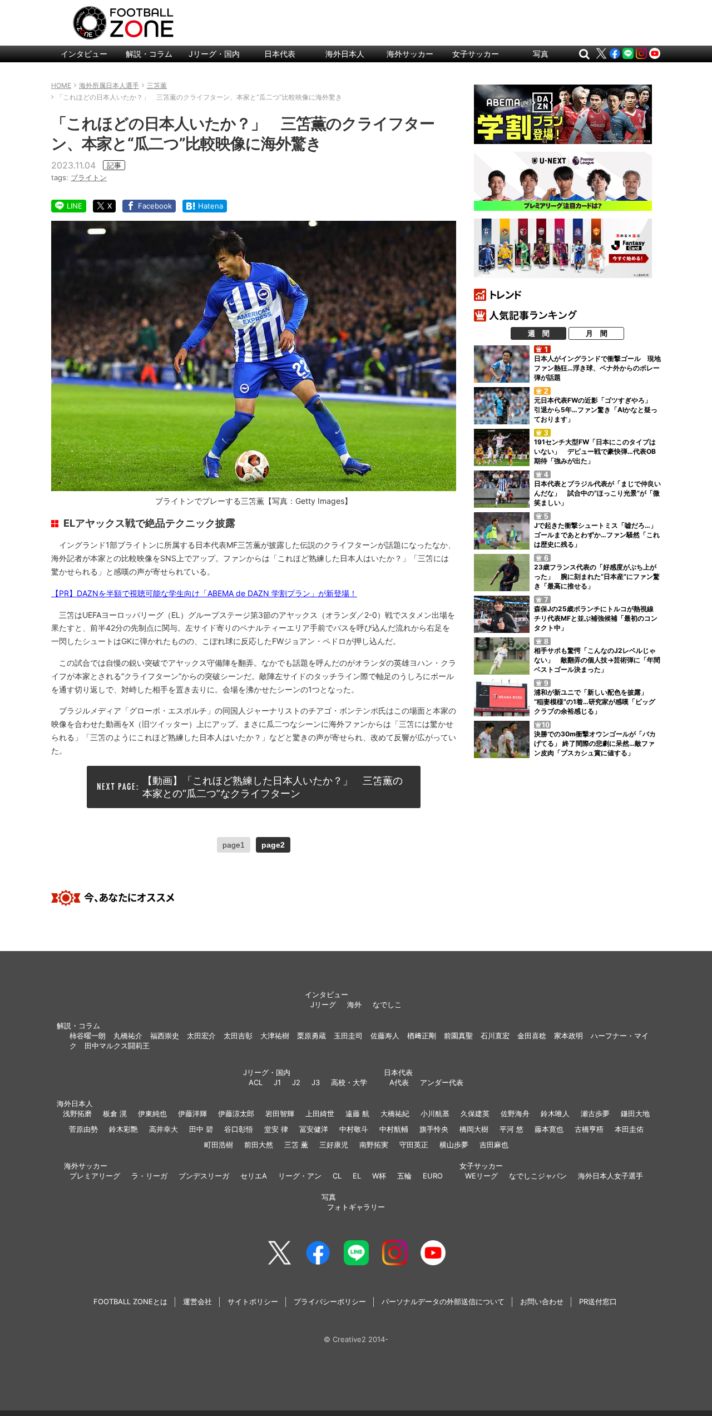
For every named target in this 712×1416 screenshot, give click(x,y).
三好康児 (333, 1144)
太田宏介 (201, 1035)
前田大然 (258, 1144)
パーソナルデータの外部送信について (443, 1301)
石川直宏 (495, 1035)
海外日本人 (344, 53)
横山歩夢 (453, 1144)
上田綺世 (319, 1113)
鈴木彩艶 (123, 1129)
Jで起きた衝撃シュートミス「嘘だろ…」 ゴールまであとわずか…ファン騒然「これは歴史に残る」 (599, 534)
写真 (540, 53)
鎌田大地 (635, 1113)
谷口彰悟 (238, 1129)
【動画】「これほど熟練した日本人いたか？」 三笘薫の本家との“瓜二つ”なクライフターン (272, 787)
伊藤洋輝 (192, 1113)
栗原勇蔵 (311, 1035)
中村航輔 (393, 1129)
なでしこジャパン (538, 1175)
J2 (296, 1082)
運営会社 (197, 1301)
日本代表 (279, 53)
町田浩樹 (218, 1144)
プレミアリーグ (95, 1175)
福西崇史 (164, 1035)
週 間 (539, 333)
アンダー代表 (441, 1082)
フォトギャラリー (356, 1206)
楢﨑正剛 (421, 1035)
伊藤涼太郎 (236, 1113)
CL (337, 1175)
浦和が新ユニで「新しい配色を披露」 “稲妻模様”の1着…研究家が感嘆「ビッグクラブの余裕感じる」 (594, 701)
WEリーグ (481, 1175)
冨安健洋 (313, 1129)
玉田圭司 (348, 1035)
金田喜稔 (531, 1035)
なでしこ (387, 1004)
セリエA (253, 1175)
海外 (354, 1004)
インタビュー (84, 53)
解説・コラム (149, 53)
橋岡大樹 (473, 1129)
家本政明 (568, 1035)
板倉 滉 (115, 1113)
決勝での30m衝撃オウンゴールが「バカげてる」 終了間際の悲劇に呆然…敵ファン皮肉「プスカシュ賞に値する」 (595, 743)
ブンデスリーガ (204, 1175)
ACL (256, 1082)
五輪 (404, 1175)
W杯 (379, 1175)
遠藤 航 (357, 1113)
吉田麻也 (493, 1144)
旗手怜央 (433, 1129)
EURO (433, 1175)
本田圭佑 (629, 1129)
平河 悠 (511, 1129)
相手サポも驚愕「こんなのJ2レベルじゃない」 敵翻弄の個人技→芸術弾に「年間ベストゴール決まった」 (597, 660)
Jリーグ (323, 1004)
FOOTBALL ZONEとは (130, 1301)
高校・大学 (349, 1082)
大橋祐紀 (394, 1113)
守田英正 (413, 1144)
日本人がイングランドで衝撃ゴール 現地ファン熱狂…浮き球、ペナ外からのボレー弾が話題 (597, 368)
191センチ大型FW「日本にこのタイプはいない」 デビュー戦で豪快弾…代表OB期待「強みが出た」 (595, 451)
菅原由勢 (83, 1129)
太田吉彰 (238, 1035)
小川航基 (435, 1113)
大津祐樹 (274, 1035)
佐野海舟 (515, 1113)
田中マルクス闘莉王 (117, 1045)
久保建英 (475, 1113)
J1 (277, 1082)
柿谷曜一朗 (88, 1035)
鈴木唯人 (555, 1113)
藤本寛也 (549, 1129)
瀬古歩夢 (595, 1113)
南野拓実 (373, 1144)
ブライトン (89, 177)
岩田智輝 (279, 1113)
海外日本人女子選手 (610, 1175)
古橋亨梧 (589, 1129)
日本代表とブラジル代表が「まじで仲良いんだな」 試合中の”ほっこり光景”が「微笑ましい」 (597, 493)
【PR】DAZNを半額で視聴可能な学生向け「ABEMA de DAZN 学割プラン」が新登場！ (204, 593)
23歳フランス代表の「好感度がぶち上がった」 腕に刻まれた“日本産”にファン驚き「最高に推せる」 (597, 576)
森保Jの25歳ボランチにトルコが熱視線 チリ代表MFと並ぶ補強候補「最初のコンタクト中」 (597, 618)
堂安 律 (276, 1129)
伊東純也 (152, 1113)
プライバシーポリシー (330, 1301)
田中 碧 (201, 1129)
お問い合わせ (541, 1301)
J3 (316, 1082)
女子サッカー (475, 53)
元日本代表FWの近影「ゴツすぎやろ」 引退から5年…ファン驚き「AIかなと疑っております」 (596, 409)
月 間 (596, 333)
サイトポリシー (253, 1301)
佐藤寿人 (384, 1035)
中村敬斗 (353, 1129)
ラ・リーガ (149, 1175)
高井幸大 (163, 1129)
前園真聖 (458, 1035)
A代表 (399, 1082)
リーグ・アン (300, 1175)
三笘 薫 (296, 1144)
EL (357, 1175)
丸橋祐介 (127, 1035)
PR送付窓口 (598, 1301)
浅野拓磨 (77, 1113)
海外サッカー (410, 53)
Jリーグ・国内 (214, 53)
